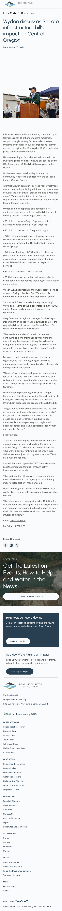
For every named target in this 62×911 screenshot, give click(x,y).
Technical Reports (11, 875)
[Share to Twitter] (17, 545)
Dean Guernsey (18, 520)
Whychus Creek (10, 744)
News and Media (11, 862)
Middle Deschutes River (14, 748)
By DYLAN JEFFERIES (14, 526)
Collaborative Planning (13, 781)
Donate (6, 842)
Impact (6, 822)
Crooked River (9, 731)
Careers (7, 851)
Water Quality (9, 768)
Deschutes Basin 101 (12, 866)
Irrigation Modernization (14, 785)
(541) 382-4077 (10, 695)
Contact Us (8, 814)
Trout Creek (8, 739)
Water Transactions (12, 776)
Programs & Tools (11, 789)
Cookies (7, 890)
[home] (18, 4)
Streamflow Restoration (14, 764)
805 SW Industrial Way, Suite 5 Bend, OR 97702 (25, 704)
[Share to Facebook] (5, 545)
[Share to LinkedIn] (11, 545)
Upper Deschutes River (14, 727)
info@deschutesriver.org (14, 699)
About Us (7, 809)
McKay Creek (9, 735)
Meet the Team (10, 805)
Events (6, 838)
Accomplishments (11, 818)
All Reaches (8, 752)
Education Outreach (12, 772)
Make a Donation (18, 641)
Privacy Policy (9, 886)
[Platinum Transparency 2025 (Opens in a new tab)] (20, 714)
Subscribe (8, 846)
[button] (56, 4)
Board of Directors (11, 801)
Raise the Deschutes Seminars (17, 871)
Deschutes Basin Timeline (15, 826)
